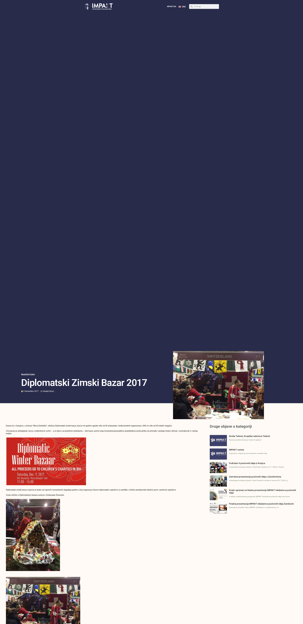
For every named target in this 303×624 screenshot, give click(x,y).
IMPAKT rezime (236, 449)
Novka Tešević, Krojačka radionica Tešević (249, 436)
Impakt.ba (171, 6)
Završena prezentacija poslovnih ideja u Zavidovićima (255, 476)
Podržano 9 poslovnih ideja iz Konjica (247, 463)
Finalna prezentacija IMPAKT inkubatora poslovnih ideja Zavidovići (261, 504)
